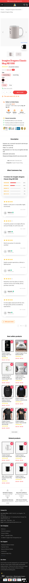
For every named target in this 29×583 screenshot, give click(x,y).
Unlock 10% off (3, 576)
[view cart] (27, 5)
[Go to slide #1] (10, 54)
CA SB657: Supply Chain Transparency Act (11, 537)
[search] (24, 5)
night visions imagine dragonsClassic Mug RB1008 (7, 478)
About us (3, 529)
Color (3, 77)
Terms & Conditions (5, 531)
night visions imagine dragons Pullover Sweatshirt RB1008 (7, 400)
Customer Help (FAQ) (6, 553)
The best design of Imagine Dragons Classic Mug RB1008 (7, 377)
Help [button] (26, 581)
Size (3, 82)
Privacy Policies (5, 533)
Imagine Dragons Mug (7, 12)
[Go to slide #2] (18, 54)
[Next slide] (26, 32)
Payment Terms (5, 547)
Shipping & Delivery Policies (7, 544)
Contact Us (3, 551)
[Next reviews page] (25, 325)
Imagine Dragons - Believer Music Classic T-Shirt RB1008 (7, 423)
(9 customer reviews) (14, 66)
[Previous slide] (3, 32)
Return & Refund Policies (7, 549)
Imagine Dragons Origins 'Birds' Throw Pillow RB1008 (20, 377)
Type (3, 72)
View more (14, 432)
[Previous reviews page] (18, 325)
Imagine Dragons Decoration (13, 9)
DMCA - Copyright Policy (7, 535)
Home (2, 9)
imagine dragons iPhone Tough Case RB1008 (6, 354)
